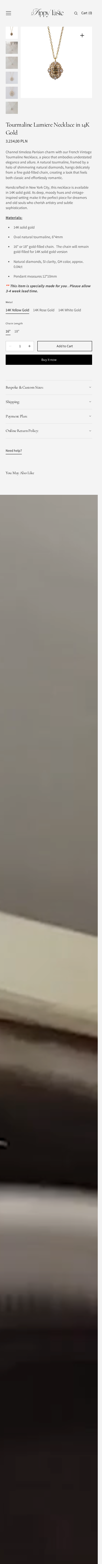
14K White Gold (69, 298)
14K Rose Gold (43, 298)
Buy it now (49, 348)
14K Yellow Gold (17, 298)
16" (8, 320)
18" (16, 320)
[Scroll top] (89, 1555)
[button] (8, 13)
